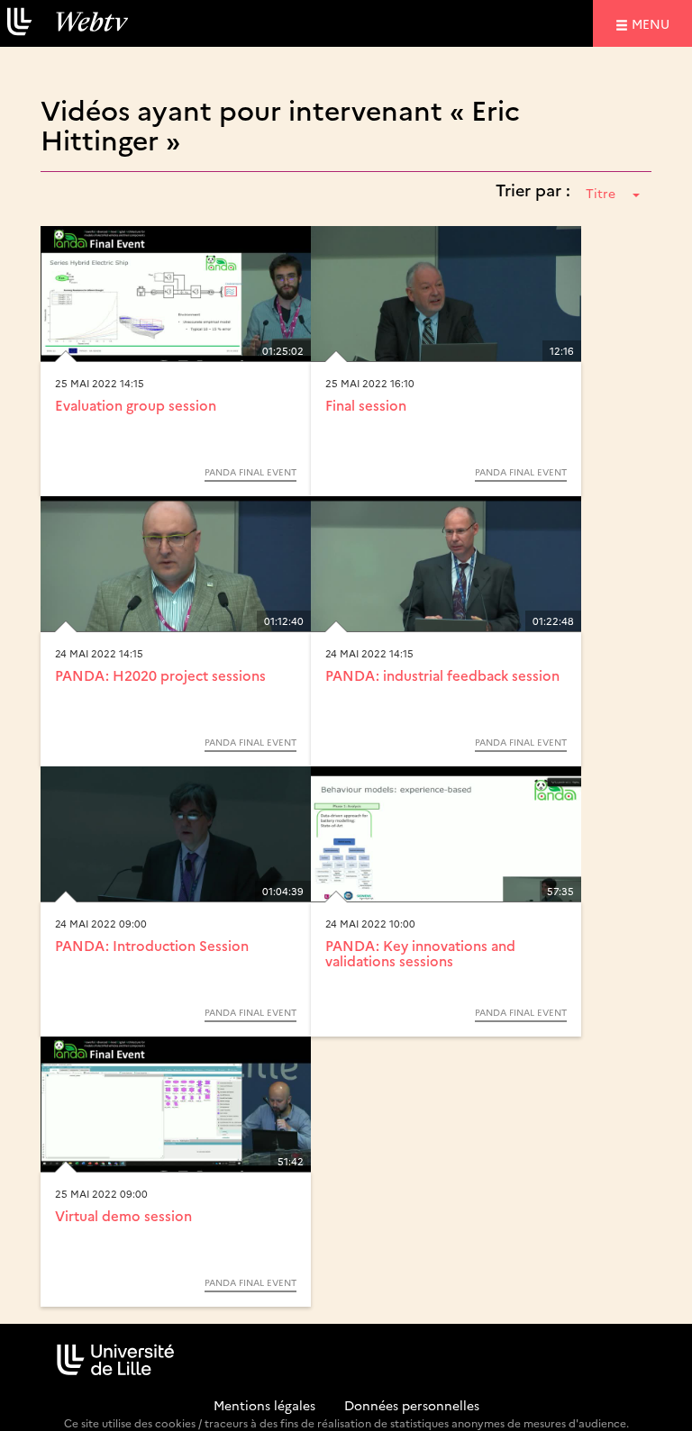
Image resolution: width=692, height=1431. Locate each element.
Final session (365, 404)
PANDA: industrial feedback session (442, 675)
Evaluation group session (135, 404)
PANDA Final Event (250, 472)
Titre (600, 193)
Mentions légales (264, 1405)
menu (653, 23)
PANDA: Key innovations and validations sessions (420, 953)
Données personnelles (411, 1405)
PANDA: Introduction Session (152, 945)
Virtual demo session (123, 1215)
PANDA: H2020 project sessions (160, 675)
